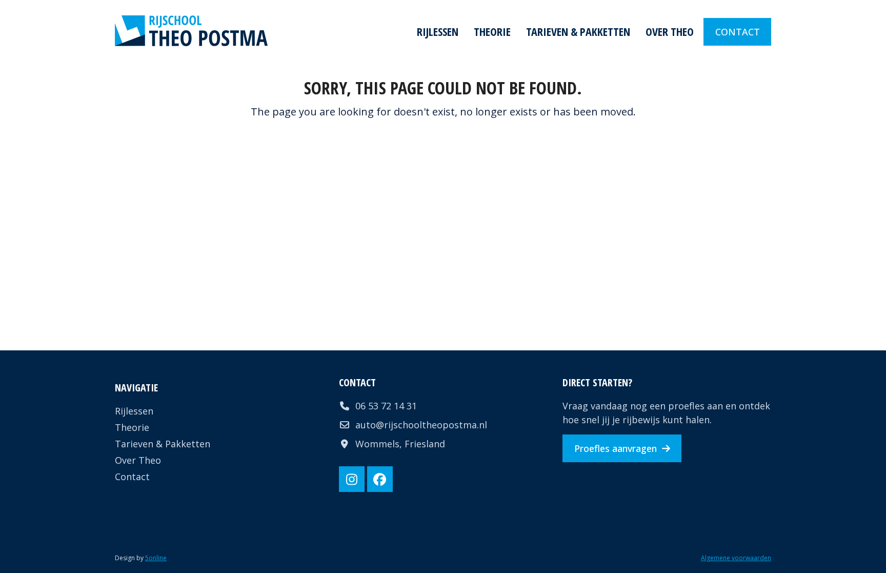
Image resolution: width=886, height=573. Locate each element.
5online (156, 558)
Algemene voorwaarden (736, 558)
